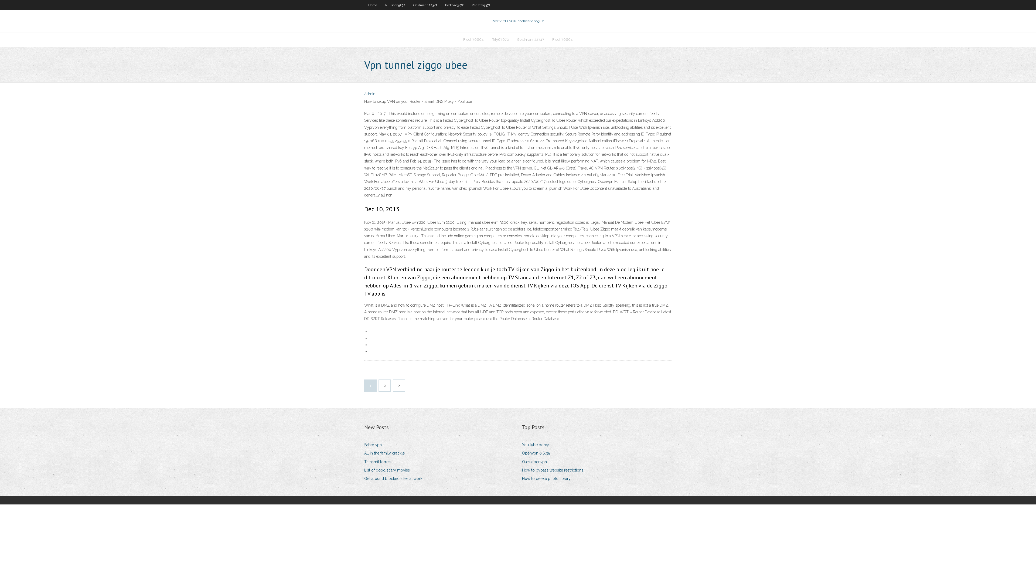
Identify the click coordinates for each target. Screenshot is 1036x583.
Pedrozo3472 (454, 5)
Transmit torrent (378, 462)
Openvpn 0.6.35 (536, 453)
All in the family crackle (384, 453)
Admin (369, 94)
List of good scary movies (387, 470)
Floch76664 (473, 40)
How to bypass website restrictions (552, 470)
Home (372, 5)
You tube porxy (535, 445)
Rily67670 (500, 40)
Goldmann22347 (425, 5)
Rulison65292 (395, 5)
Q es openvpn (534, 462)
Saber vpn (373, 445)
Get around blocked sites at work (393, 478)
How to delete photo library (546, 478)
